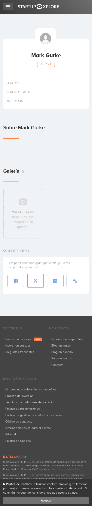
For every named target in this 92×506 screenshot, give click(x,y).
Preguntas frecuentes (19, 352)
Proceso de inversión (19, 395)
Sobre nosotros (61, 358)
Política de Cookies (18, 440)
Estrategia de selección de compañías (30, 389)
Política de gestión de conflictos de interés (33, 415)
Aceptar (46, 500)
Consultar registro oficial (66, 469)
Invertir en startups (18, 345)
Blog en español (62, 352)
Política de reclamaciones (22, 408)
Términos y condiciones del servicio (29, 402)
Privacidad (12, 434)
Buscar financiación (22, 339)
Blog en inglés (61, 345)
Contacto (57, 364)
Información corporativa (67, 339)
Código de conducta (18, 421)
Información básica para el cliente (28, 428)
